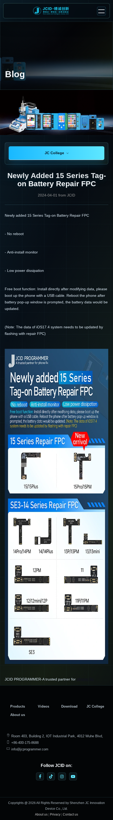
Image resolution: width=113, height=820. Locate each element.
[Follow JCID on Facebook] (40, 776)
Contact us (70, 814)
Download (69, 706)
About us (17, 715)
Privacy (55, 814)
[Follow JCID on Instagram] (62, 776)
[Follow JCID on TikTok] (51, 776)
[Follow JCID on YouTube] (73, 776)
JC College (95, 706)
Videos (43, 706)
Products (17, 706)
